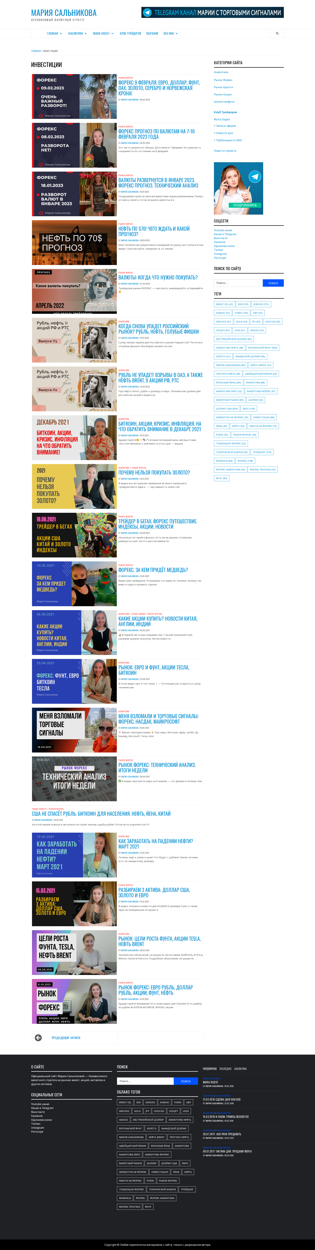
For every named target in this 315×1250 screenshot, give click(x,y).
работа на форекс (263, 426)
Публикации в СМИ (229, 140)
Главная (52, 33)
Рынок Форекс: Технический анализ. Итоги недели (157, 767)
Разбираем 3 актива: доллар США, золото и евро (154, 892)
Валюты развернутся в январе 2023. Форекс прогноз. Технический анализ (158, 182)
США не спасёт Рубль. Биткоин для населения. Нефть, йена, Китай (101, 813)
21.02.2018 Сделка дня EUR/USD (222, 1099)
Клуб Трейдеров (130, 33)
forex (241, 312)
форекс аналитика (230, 469)
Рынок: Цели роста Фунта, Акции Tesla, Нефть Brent (159, 941)
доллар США (227, 408)
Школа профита (224, 101)
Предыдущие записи (66, 1038)
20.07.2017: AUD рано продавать (222, 1134)
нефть (238, 426)
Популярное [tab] (210, 1069)
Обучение (152, 33)
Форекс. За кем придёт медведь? (153, 569)
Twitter (218, 250)
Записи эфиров (226, 126)
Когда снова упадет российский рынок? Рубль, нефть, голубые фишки (158, 328)
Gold (241, 321)
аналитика (255, 382)
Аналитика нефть (229, 347)
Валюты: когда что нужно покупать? (158, 277)
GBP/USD (223, 321)
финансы (224, 460)
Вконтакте (221, 238)
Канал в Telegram (225, 234)
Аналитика (75, 33)
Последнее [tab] (225, 1069)
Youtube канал (223, 230)
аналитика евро (229, 391)
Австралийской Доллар (234, 339)
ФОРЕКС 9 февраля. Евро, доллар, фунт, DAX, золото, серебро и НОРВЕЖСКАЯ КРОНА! (159, 88)
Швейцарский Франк (261, 373)
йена (221, 426)
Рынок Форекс (125, 78)
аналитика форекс (261, 391)
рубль (222, 434)
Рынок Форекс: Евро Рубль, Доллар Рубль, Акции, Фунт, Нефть (155, 990)
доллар (256, 399)
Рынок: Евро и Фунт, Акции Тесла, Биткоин (153, 670)
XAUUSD (257, 330)
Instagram (220, 254)
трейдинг (262, 452)
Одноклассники (224, 246)
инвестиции (264, 417)
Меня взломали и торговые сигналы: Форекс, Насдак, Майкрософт (158, 718)
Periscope (220, 258)
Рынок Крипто (39, 809)
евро (249, 408)
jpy (256, 321)
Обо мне (168, 33)
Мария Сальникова (64, 12)
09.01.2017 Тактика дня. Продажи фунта (227, 1151)
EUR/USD (261, 304)
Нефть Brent (260, 365)
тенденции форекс (231, 443)
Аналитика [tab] (240, 1069)
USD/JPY (223, 330)
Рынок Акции (138, 614)
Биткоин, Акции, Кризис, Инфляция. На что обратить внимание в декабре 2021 (159, 426)
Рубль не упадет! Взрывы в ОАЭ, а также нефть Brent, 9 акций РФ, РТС (160, 377)
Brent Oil (224, 304)
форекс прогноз (263, 469)
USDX (240, 330)
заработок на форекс (232, 417)
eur (243, 304)
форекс (245, 460)
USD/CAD (272, 321)
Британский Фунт (262, 347)
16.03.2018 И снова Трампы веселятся (226, 1117)
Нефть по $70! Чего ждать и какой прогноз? (154, 231)
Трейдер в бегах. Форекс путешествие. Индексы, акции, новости (157, 523)
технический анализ (232, 452)
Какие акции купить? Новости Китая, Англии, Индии (157, 621)
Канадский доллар (250, 356)
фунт (221, 478)
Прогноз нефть (228, 373)
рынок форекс (244, 434)
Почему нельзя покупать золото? (154, 472)
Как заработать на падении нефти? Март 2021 (155, 843)
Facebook (219, 242)
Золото (223, 356)
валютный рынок (230, 399)
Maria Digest (101, 33)
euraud (223, 312)
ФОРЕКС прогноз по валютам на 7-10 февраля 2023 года (156, 133)
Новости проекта (225, 151)
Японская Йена (228, 382)
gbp (257, 312)
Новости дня (224, 133)
